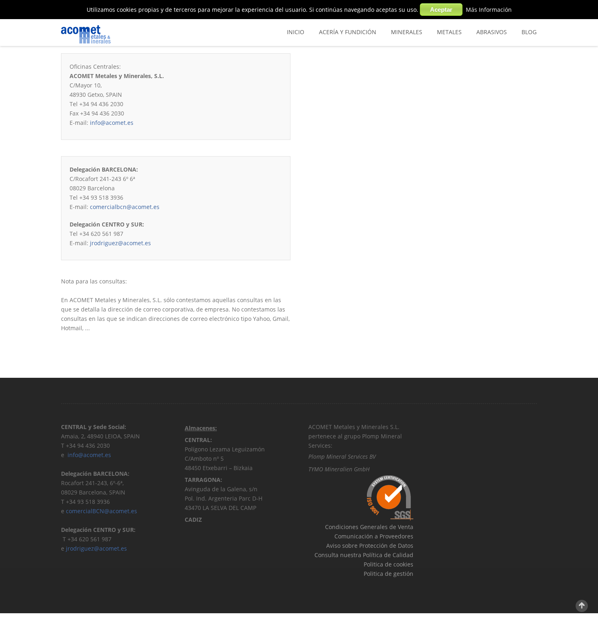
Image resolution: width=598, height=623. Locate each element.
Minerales (406, 32)
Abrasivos (491, 32)
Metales (449, 32)
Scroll (582, 606)
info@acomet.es (111, 122)
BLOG (529, 32)
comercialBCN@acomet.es (101, 511)
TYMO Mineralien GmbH (339, 469)
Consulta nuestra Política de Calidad (363, 555)
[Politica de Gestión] (309, 583)
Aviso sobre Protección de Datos (369, 545)
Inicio (295, 32)
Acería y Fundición (347, 32)
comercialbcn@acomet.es (124, 207)
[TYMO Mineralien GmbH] (374, 469)
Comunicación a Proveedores (373, 536)
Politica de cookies (388, 564)
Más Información (489, 9)
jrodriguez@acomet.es (120, 243)
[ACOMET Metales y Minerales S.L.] (120, 34)
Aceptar (441, 9)
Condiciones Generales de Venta (369, 527)
